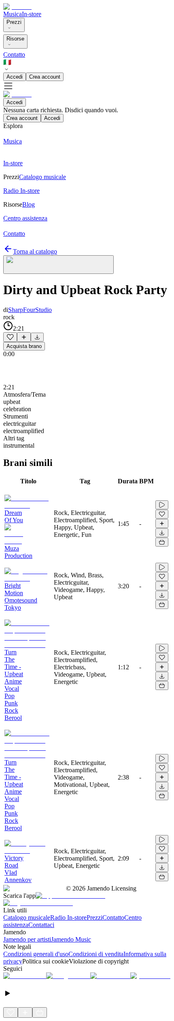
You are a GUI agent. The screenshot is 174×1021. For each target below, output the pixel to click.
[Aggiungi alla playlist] (24, 337)
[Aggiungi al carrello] (161, 542)
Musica (12, 14)
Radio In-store (68, 917)
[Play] (58, 264)
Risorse (15, 39)
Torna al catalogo (35, 251)
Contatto (14, 54)
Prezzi (13, 22)
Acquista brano (24, 346)
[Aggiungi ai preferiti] (10, 337)
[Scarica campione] (37, 337)
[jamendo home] (17, 6)
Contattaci (41, 924)
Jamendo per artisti (27, 939)
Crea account (44, 77)
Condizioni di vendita (95, 954)
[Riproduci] (161, 504)
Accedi (14, 77)
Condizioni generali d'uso (35, 954)
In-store (31, 14)
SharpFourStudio (30, 309)
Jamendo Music (71, 939)
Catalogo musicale (26, 917)
